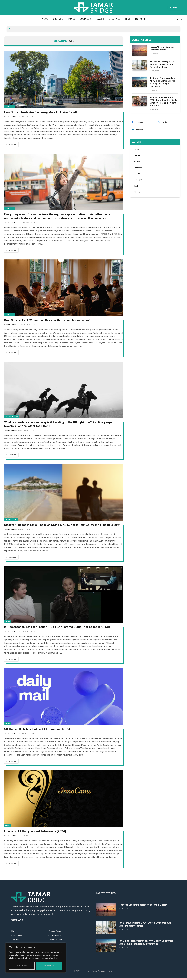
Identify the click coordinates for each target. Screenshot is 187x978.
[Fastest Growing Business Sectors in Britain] (139, 50)
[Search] (181, 19)
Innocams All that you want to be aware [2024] (35, 831)
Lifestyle (114, 19)
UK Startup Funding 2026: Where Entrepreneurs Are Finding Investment (161, 64)
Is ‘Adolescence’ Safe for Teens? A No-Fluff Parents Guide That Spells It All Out (57, 627)
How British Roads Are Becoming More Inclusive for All (40, 112)
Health (100, 19)
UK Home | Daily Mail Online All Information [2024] (37, 729)
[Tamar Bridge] (93, 7)
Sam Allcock (11, 117)
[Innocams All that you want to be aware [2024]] (63, 798)
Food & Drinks (11, 417)
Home (10, 29)
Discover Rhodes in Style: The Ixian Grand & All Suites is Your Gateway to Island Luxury (62, 525)
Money (71, 19)
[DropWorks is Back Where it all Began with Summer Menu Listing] (63, 287)
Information (11, 519)
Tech (128, 19)
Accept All (49, 966)
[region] (35, 958)
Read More (11, 144)
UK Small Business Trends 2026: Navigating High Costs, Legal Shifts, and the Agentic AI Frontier (163, 101)
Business (85, 19)
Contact (175, 8)
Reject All (22, 966)
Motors (140, 19)
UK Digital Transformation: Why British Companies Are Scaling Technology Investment (162, 82)
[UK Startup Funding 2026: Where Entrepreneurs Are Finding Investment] (139, 65)
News (45, 19)
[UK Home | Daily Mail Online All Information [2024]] (63, 696)
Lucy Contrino (11, 325)
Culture (58, 19)
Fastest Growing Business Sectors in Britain (161, 48)
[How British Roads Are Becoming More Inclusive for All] (63, 79)
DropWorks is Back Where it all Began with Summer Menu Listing (47, 320)
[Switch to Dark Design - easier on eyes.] (177, 19)
